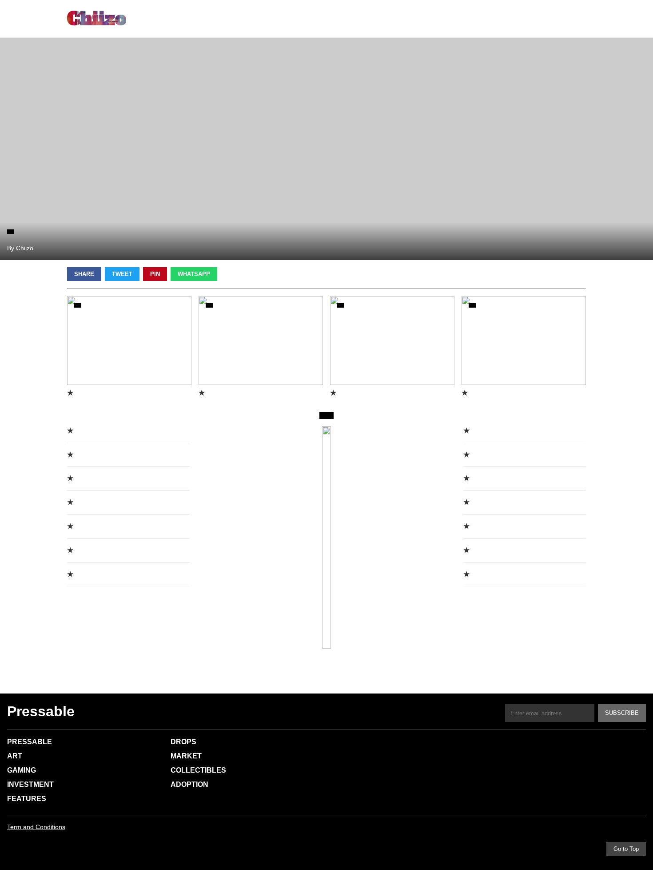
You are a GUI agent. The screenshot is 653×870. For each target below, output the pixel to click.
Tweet (122, 274)
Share (84, 274)
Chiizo (96, 19)
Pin (155, 274)
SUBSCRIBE (622, 713)
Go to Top (626, 849)
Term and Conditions (36, 826)
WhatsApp (194, 274)
